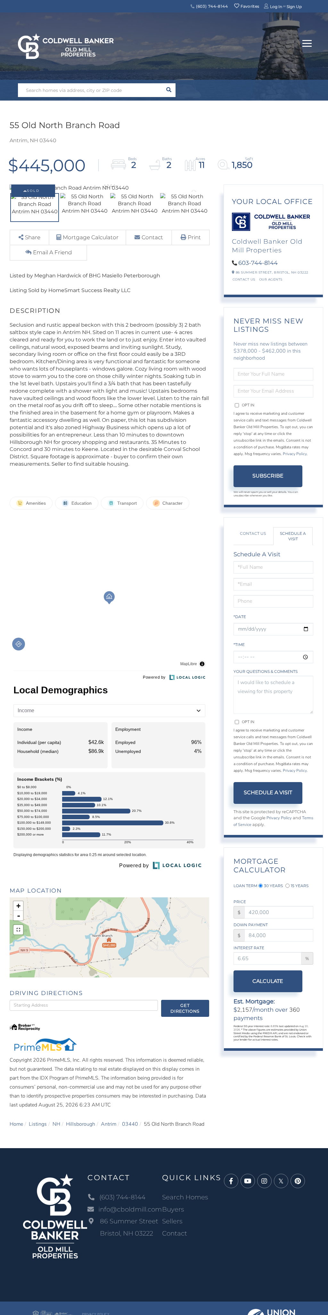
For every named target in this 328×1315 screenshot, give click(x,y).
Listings (38, 1124)
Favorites (249, 6)
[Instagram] (264, 1181)
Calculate (267, 981)
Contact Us (244, 279)
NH (56, 1124)
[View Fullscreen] (18, 930)
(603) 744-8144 (211, 6)
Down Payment (251, 924)
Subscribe (267, 476)
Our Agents (271, 279)
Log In (276, 6)
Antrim (108, 1124)
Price (240, 901)
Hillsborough (80, 1124)
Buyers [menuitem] (173, 1209)
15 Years (299, 885)
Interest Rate (249, 947)
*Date (240, 616)
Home (16, 1124)
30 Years (273, 885)
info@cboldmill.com (130, 1209)
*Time (239, 644)
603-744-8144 (258, 262)
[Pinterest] (298, 1181)
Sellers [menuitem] (172, 1221)
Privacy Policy (295, 453)
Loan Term (245, 885)
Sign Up (294, 6)
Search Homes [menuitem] (185, 1197)
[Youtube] (248, 1181)
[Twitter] (281, 1181)
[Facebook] (231, 1181)
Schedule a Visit (293, 536)
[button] (169, 90)
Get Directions (185, 1008)
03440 (130, 1124)
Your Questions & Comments (266, 671)
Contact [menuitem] (174, 1233)
